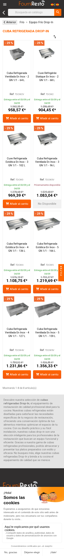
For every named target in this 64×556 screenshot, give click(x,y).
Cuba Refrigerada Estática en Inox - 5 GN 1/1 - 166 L (47, 247)
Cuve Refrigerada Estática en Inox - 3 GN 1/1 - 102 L (17, 162)
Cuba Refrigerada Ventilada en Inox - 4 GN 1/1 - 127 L (17, 332)
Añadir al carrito (19, 118)
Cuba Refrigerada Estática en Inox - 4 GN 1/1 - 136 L (17, 247)
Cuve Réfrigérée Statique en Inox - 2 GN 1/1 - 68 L (47, 76)
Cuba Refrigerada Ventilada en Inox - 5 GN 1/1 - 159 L (47, 332)
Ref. (12, 94)
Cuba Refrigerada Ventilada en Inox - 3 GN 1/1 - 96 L (47, 162)
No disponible (47, 203)
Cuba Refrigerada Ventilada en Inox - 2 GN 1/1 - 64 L (17, 76)
